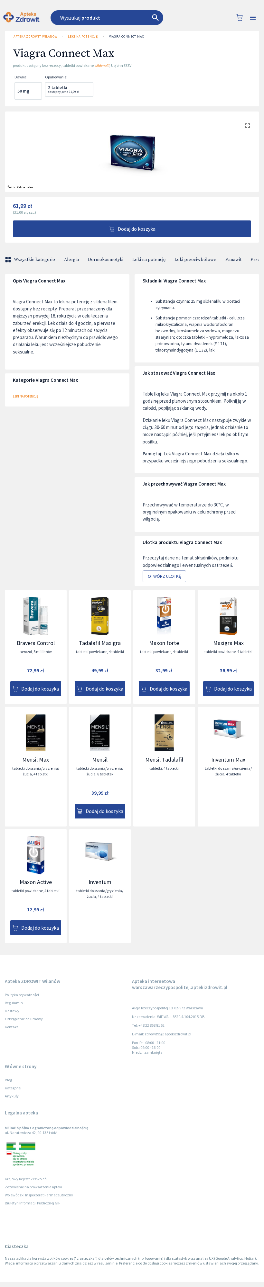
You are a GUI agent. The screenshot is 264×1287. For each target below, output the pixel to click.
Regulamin (14, 1002)
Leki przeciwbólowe (195, 260)
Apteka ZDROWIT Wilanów (36, 36)
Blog (8, 1079)
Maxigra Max (228, 643)
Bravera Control (36, 643)
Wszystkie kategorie (34, 260)
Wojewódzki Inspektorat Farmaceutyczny (39, 1195)
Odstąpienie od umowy (24, 1018)
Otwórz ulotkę (164, 576)
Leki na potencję (83, 36)
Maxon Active (36, 882)
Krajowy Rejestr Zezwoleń (26, 1178)
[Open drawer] (252, 18)
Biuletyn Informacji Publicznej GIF (32, 1203)
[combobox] (117, 17)
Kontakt (11, 1026)
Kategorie (13, 1088)
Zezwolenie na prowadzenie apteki (33, 1186)
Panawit (233, 260)
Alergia (71, 260)
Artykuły (12, 1096)
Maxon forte (164, 643)
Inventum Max (228, 759)
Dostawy (12, 1010)
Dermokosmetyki (105, 260)
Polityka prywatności (22, 994)
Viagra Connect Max (126, 36)
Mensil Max (35, 759)
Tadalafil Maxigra (100, 643)
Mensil (100, 759)
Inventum (100, 882)
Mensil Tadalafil (164, 759)
